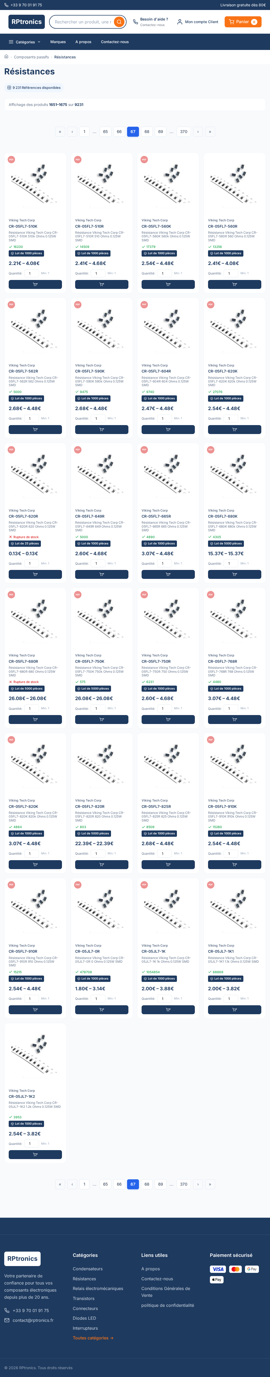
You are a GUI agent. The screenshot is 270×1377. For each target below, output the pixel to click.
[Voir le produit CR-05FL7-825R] (168, 803)
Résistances (84, 1278)
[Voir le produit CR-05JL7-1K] (168, 948)
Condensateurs (88, 1268)
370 (183, 131)
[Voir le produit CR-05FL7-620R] (35, 513)
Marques (58, 41)
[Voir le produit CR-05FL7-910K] (235, 803)
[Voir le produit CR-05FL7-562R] (35, 368)
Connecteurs (85, 1308)
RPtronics (27, 22)
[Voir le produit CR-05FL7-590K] (102, 368)
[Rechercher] (119, 22)
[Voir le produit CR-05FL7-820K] (35, 803)
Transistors (83, 1298)
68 (146, 131)
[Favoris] (59, 160)
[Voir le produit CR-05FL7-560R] (235, 223)
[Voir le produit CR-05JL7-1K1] (235, 948)
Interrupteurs (85, 1328)
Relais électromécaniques (98, 1288)
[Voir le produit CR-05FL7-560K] (168, 223)
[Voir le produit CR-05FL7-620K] (235, 368)
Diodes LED (84, 1318)
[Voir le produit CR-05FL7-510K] (35, 223)
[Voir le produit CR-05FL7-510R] (102, 223)
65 (105, 131)
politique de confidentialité (167, 1305)
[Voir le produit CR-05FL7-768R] (235, 658)
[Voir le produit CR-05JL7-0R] (102, 948)
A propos (83, 41)
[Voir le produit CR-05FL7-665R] (168, 513)
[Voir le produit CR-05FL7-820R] (102, 803)
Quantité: (15, 273)
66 (119, 131)
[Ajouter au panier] (35, 284)
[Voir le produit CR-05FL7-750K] (102, 658)
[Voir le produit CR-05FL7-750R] (168, 658)
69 (160, 131)
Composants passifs (31, 57)
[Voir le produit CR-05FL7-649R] (102, 513)
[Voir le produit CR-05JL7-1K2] (35, 1093)
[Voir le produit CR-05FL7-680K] (235, 513)
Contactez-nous (115, 41)
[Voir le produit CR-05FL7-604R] (168, 368)
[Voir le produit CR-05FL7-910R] (35, 948)
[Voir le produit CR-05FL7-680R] (35, 658)
